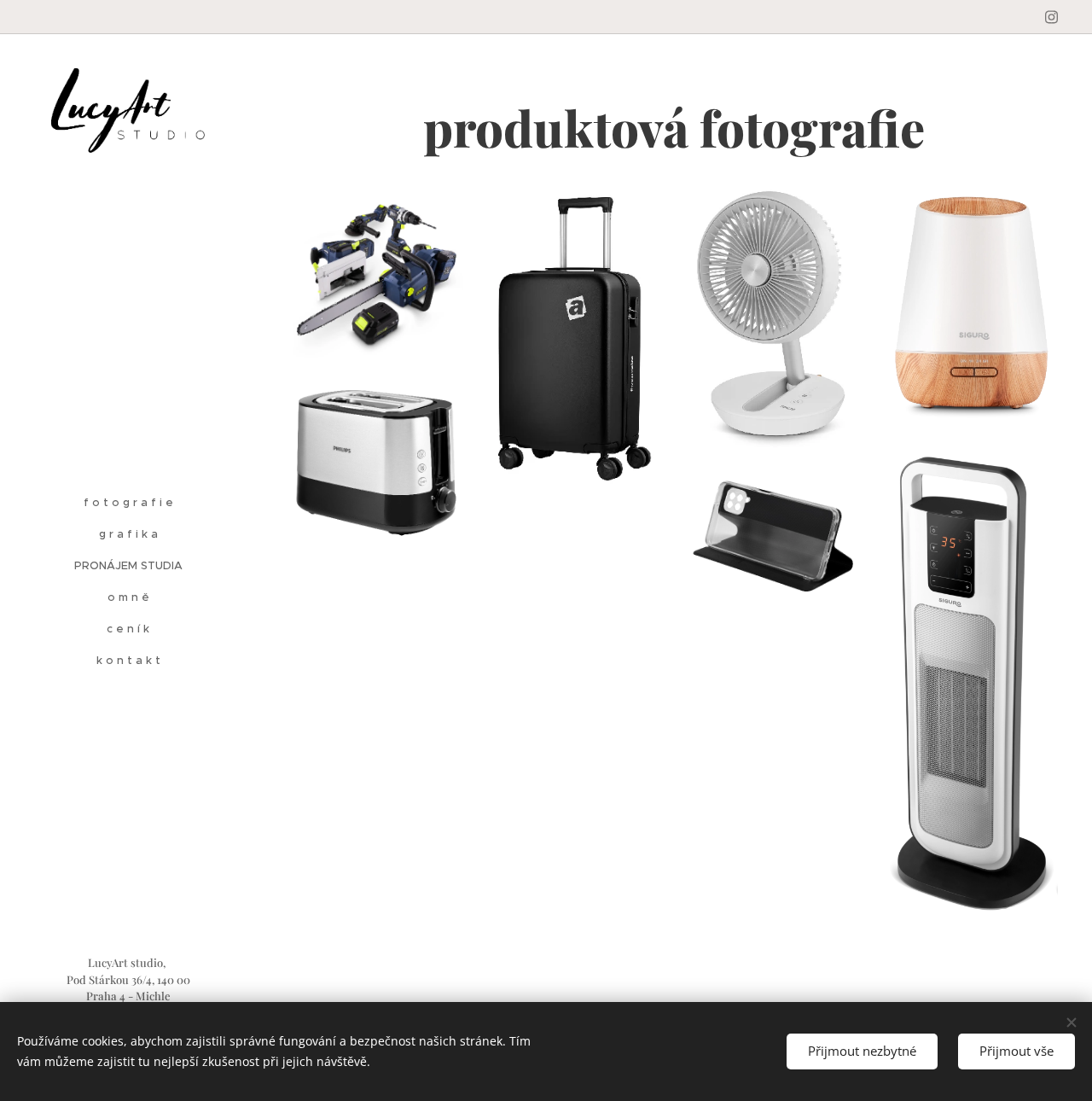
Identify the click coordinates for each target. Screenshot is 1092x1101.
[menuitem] (128, 502)
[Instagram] (1051, 17)
